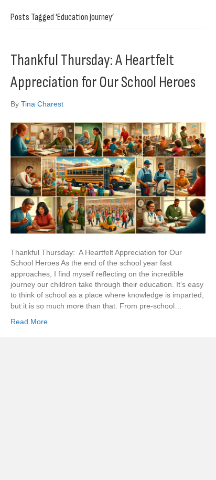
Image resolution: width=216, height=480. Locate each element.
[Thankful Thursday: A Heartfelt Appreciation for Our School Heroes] (108, 178)
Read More (29, 321)
